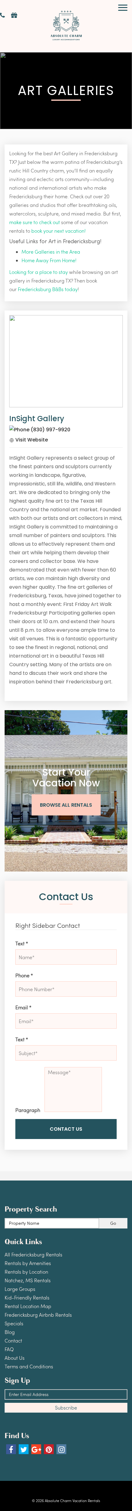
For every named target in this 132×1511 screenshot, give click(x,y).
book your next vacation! (58, 230)
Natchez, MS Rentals (28, 1280)
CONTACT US (66, 1129)
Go (113, 1223)
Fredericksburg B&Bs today (48, 289)
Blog (10, 1332)
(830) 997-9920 (49, 429)
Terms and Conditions (29, 1366)
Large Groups (20, 1289)
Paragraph (27, 1110)
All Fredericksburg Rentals (33, 1254)
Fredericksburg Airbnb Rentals (38, 1314)
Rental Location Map (28, 1306)
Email (23, 1007)
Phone (24, 975)
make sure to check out (34, 222)
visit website (31, 439)
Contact (13, 1340)
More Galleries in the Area (50, 251)
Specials (14, 1323)
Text (21, 943)
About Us (15, 1358)
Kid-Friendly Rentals (27, 1297)
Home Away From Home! (48, 260)
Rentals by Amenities (28, 1263)
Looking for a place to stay (38, 272)
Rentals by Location (26, 1271)
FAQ (9, 1349)
